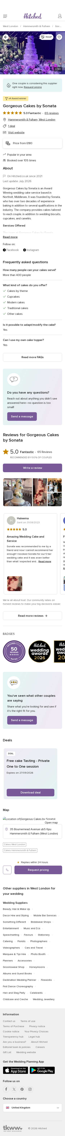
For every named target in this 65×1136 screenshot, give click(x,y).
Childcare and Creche (15, 999)
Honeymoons (37, 967)
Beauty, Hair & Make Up (16, 909)
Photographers (38, 941)
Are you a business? (14, 1041)
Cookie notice (11, 1031)
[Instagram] (30, 1089)
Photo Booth (38, 954)
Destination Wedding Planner (19, 979)
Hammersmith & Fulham (37, 26)
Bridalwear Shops (41, 921)
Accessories (25, 960)
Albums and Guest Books (17, 973)
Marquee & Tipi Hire (14, 954)
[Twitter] (14, 1089)
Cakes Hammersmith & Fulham (20, 850)
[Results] (6, 37)
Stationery (44, 934)
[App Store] (15, 1073)
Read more (10, 237)
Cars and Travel (34, 947)
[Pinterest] (22, 1089)
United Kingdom (21, 1107)
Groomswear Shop (13, 967)
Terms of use (27, 1021)
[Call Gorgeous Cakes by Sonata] (7, 870)
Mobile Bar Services (45, 915)
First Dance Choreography (18, 986)
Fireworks (46, 979)
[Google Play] (42, 1073)
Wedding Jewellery (44, 999)
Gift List (7, 1052)
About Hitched (39, 1041)
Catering (8, 941)
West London (11, 26)
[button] (32, 397)
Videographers (11, 947)
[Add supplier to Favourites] (59, 37)
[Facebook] (6, 1089)
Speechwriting (11, 934)
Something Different (14, 921)
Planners (8, 960)
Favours (28, 934)
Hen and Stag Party (14, 992)
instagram (33, 250)
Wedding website (26, 1052)
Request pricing (38, 870)
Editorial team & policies (17, 1047)
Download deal (31, 792)
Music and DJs (32, 928)
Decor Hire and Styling (16, 915)
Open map (51, 822)
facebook (12, 250)
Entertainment (11, 928)
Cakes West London (14, 844)
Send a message (22, 416)
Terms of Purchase (13, 1026)
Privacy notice (37, 1026)
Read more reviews (31, 616)
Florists (21, 941)
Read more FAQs (32, 357)
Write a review (32, 468)
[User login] (60, 16)
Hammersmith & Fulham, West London (31, 119)
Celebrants (36, 992)
